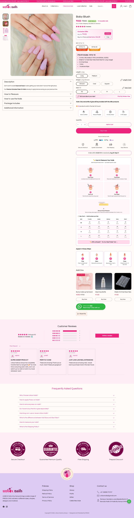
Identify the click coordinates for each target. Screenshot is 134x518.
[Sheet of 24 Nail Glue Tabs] (122, 281)
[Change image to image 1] (6, 17)
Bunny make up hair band (84, 292)
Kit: (80, 43)
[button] (80, 26)
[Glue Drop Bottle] (103, 281)
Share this (82, 313)
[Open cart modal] (130, 6)
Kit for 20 (94, 47)
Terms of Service (48, 497)
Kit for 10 (82, 47)
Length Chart (127, 80)
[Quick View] (90, 275)
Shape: (82, 80)
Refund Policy (47, 493)
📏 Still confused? (104, 242)
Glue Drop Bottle (100, 292)
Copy (108, 37)
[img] (23, 351)
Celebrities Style (75, 500)
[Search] (114, 6)
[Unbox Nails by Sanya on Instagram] (7, 507)
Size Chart (128, 88)
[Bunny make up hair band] (84, 281)
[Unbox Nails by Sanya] (10, 6)
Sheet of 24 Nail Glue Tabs (122, 292)
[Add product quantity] (85, 125)
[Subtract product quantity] (78, 125)
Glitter (72, 497)
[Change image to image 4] (6, 38)
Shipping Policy (47, 490)
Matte (72, 493)
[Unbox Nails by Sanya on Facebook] (3, 507)
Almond (81, 84)
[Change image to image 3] (6, 31)
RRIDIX (87, 513)
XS (82, 91)
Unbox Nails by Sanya (61, 513)
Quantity (79, 120)
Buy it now (103, 131)
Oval (94, 84)
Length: (80, 72)
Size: (78, 88)
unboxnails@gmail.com (108, 495)
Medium (94, 76)
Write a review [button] (107, 335)
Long (82, 76)
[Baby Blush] (41, 45)
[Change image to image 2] (6, 24)
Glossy (72, 490)
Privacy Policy (47, 500)
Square (107, 84)
